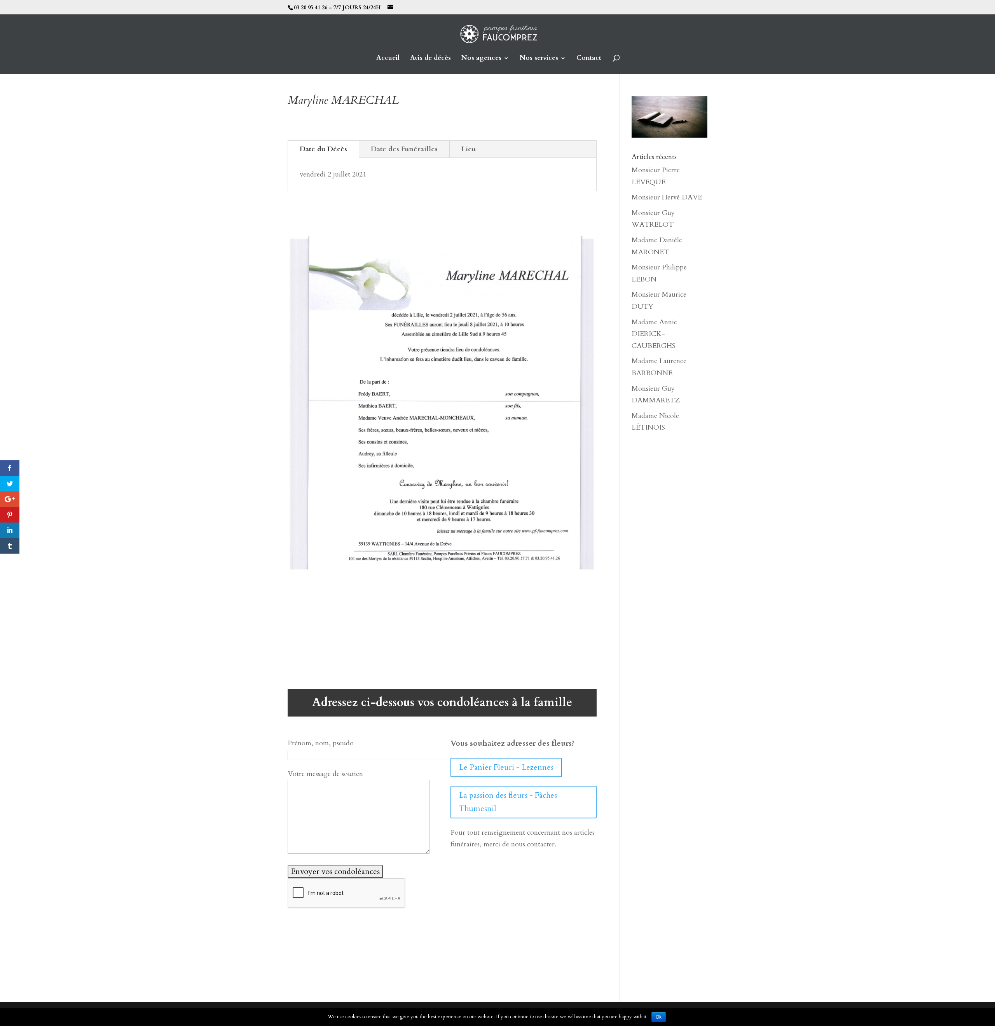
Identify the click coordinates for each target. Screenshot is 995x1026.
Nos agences (481, 58)
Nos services (539, 58)
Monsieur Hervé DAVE (667, 197)
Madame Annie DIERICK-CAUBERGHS (654, 334)
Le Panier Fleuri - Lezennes (506, 767)
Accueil (388, 58)
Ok (659, 1017)
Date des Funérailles (404, 149)
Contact (588, 58)
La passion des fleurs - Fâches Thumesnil (508, 802)
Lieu (468, 149)
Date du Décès (323, 149)
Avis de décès (430, 58)
